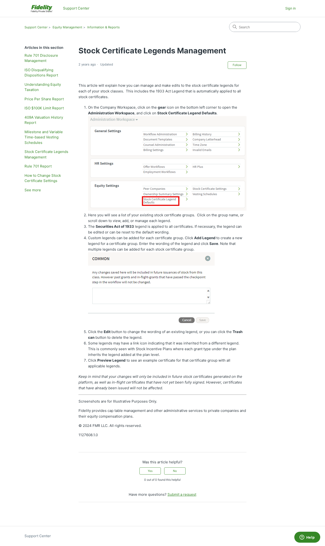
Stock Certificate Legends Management (46, 154)
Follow (237, 65)
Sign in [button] (290, 8)
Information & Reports (103, 27)
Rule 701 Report (38, 166)
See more (33, 190)
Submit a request (181, 494)
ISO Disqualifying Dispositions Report (41, 73)
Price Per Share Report (44, 99)
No (175, 471)
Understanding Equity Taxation (43, 87)
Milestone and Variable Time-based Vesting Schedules (44, 137)
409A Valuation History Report (44, 120)
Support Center (36, 27)
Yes (150, 471)
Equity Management (67, 27)
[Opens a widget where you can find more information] (307, 538)
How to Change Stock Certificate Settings (43, 178)
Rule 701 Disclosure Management (41, 58)
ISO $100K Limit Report (44, 108)
